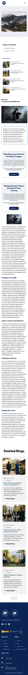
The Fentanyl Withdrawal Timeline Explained (18, 89)
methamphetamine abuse (9, 236)
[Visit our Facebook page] (2, 624)
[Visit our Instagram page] (6, 624)
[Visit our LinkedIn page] (9, 624)
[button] (25, 3)
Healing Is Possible (9, 48)
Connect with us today (15, 435)
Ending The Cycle (9, 51)
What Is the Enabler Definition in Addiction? (17, 81)
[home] (3, 3)
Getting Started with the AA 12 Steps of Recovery (17, 72)
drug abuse (23, 324)
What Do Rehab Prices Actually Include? (17, 64)
